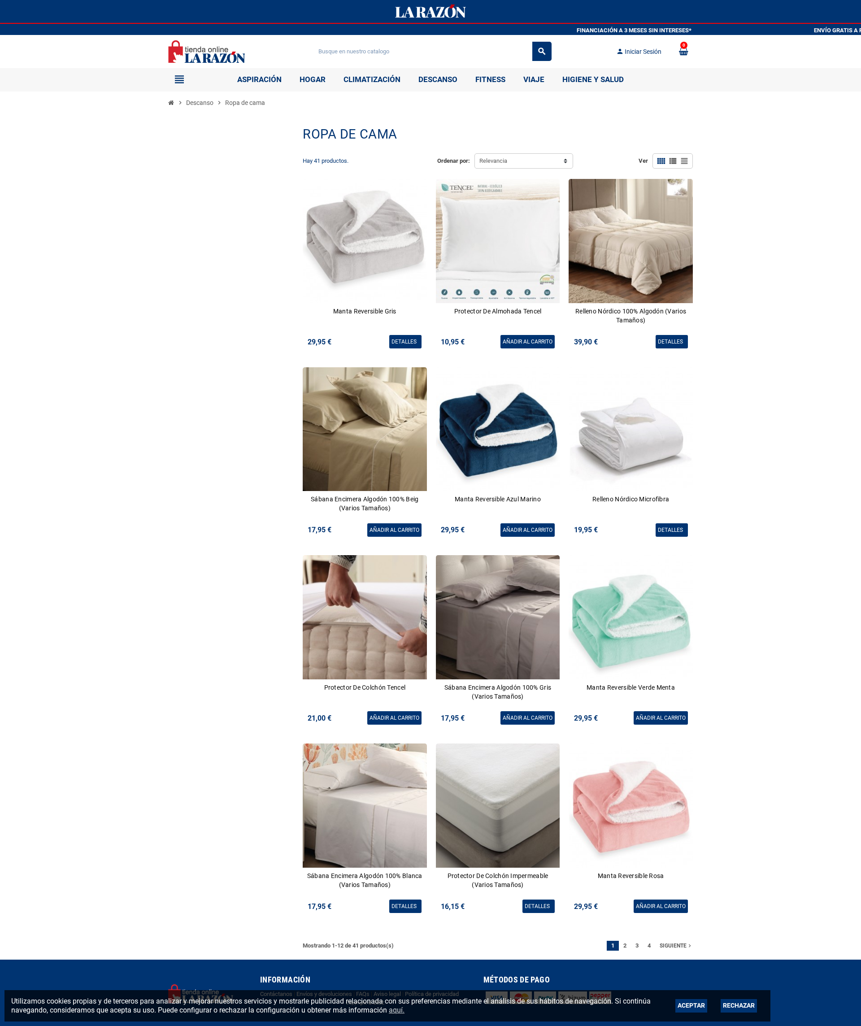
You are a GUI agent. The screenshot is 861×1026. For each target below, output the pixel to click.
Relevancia (493, 160)
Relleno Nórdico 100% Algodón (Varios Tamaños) (630, 316)
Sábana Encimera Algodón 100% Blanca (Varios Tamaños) (364, 880)
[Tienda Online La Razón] (206, 51)
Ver (643, 160)
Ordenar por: (453, 160)
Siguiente (676, 946)
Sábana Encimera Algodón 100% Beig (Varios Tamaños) (364, 504)
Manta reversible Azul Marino (498, 499)
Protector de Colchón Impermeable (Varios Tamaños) (498, 880)
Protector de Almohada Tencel (498, 311)
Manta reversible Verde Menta (631, 687)
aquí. (396, 1010)
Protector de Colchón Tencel (365, 687)
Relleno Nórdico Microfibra (630, 499)
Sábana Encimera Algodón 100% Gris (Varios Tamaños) (497, 692)
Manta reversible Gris (364, 311)
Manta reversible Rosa (631, 875)
